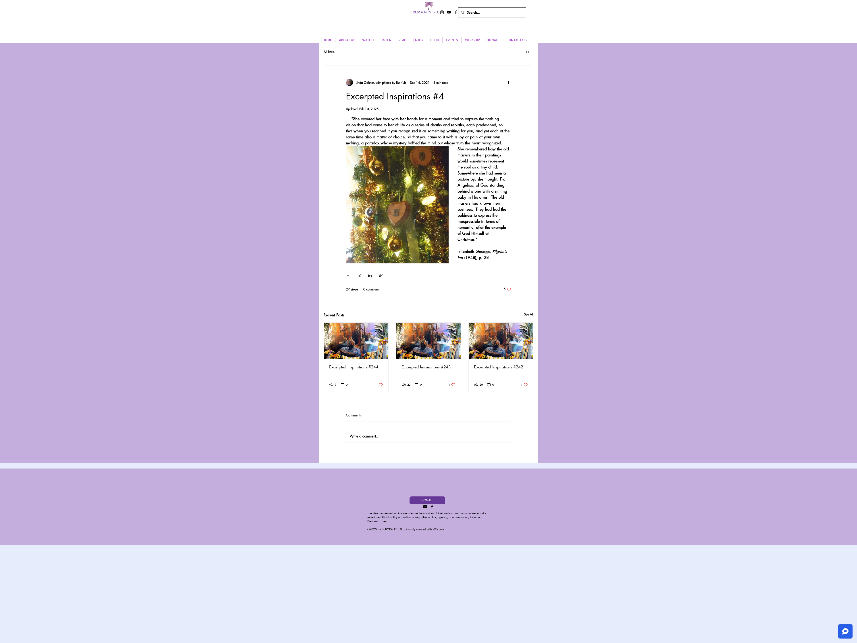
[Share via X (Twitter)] (359, 275)
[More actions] (508, 82)
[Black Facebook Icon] (455, 12)
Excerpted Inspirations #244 (353, 367)
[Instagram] (442, 12)
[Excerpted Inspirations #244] (356, 341)
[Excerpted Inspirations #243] (428, 341)
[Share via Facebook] (348, 275)
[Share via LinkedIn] (370, 275)
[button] (528, 52)
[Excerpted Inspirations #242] (501, 341)
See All (528, 314)
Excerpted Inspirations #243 (426, 367)
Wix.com (438, 529)
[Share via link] (381, 275)
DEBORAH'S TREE (426, 12)
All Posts (329, 52)
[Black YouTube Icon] (449, 12)
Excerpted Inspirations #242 (498, 367)
